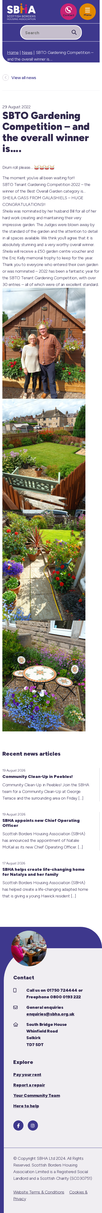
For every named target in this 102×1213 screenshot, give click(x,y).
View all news (23, 77)
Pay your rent (27, 1074)
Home (13, 52)
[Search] (74, 32)
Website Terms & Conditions (38, 1192)
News (27, 52)
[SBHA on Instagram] (33, 1125)
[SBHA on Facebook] (18, 1125)
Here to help (26, 1106)
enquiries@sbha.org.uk (50, 1014)
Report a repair (29, 1085)
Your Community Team (36, 1095)
